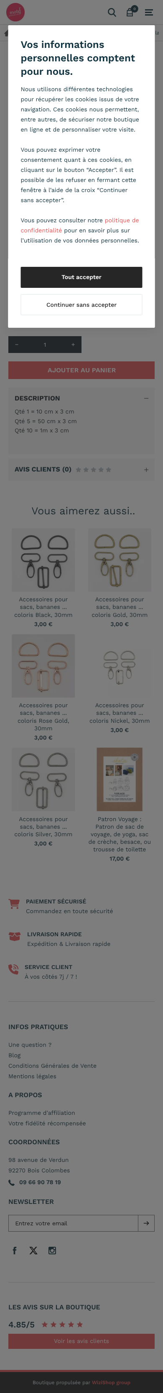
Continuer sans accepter (81, 305)
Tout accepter (81, 277)
